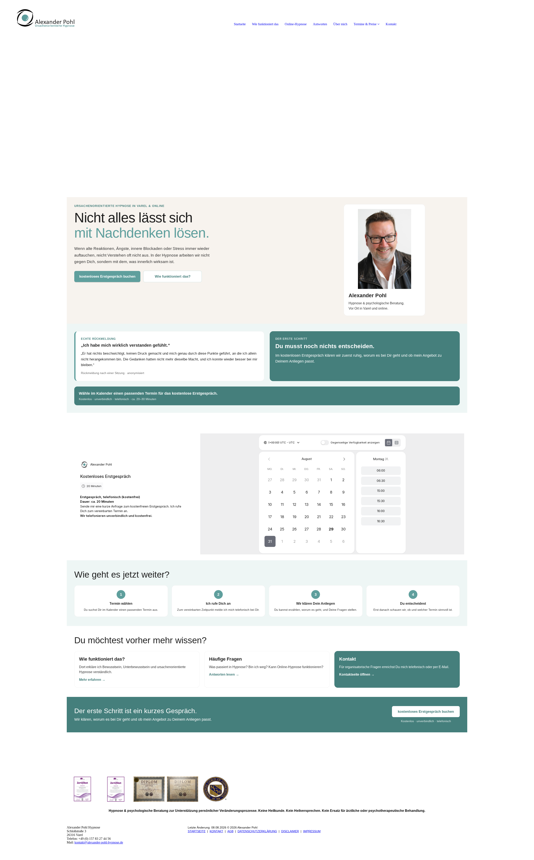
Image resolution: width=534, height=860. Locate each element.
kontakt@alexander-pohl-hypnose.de (98, 842)
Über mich (340, 24)
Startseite (240, 24)
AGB (230, 831)
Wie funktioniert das (265, 24)
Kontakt (391, 24)
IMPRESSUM (312, 831)
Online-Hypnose (296, 24)
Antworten (320, 24)
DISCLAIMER (290, 831)
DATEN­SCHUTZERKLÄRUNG (257, 831)
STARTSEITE (196, 831)
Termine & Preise (365, 24)
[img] (48, 16)
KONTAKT (216, 831)
